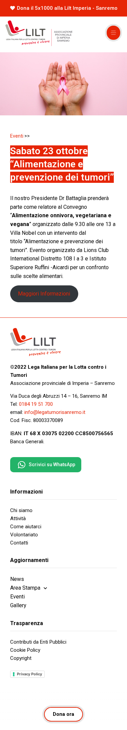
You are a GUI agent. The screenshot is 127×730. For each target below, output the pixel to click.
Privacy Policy (29, 674)
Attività (18, 518)
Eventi (16, 136)
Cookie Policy (25, 650)
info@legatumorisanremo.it (54, 412)
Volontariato (24, 535)
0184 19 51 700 (36, 404)
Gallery (18, 605)
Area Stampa (25, 588)
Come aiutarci (25, 527)
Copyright (20, 658)
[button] (113, 32)
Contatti (19, 543)
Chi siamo (21, 510)
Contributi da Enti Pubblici (38, 642)
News (17, 579)
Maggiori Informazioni (44, 293)
